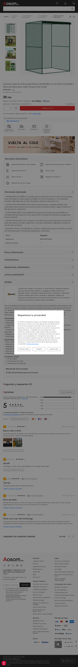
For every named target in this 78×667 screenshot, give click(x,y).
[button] (4, 663)
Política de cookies (33, 344)
